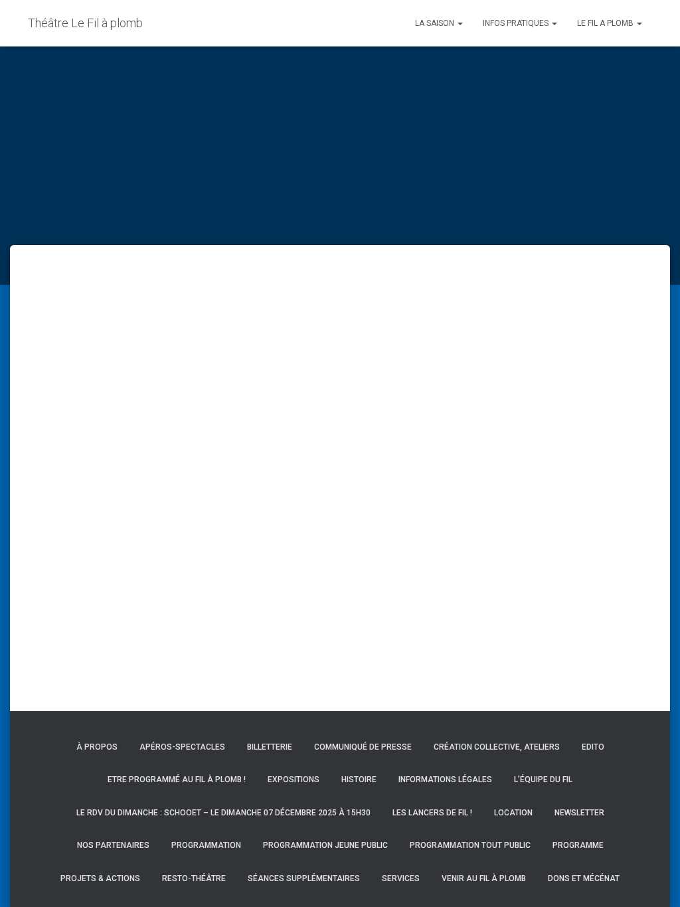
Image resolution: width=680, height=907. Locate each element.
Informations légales (445, 779)
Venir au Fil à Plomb (484, 878)
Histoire (359, 779)
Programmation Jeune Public (325, 845)
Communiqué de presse (363, 747)
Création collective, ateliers (497, 747)
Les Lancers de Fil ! (432, 812)
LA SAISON (435, 23)
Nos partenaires (113, 845)
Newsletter (579, 812)
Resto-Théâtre (194, 878)
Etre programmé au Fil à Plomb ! (177, 779)
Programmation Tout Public (470, 845)
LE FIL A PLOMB (606, 23)
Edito (593, 747)
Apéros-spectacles (182, 747)
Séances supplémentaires (304, 878)
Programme (578, 845)
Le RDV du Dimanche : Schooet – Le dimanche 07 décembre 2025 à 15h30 (223, 812)
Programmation (206, 845)
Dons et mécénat (584, 878)
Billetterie (269, 747)
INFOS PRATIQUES (517, 23)
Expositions (293, 779)
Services (401, 878)
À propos (97, 747)
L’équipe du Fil (543, 779)
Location (513, 812)
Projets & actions (100, 878)
